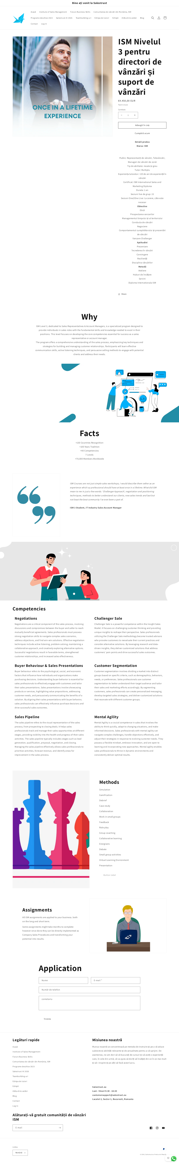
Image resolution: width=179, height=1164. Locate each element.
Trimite (47, 1019)
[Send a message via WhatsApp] (174, 1159)
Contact (16, 1101)
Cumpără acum (142, 133)
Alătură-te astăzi (20, 1091)
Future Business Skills (22, 1056)
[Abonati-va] (60, 1127)
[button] (153, 18)
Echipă (16, 1086)
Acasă (15, 1047)
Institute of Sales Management (26, 1051)
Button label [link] (109, 875)
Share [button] (124, 294)
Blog (15, 1096)
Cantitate (122, 109)
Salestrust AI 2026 (21, 1071)
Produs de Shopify (160, 1154)
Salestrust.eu (149, 1154)
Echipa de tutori (20, 1081)
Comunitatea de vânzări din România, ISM (31, 1061)
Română (19, 1152)
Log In (15, 1106)
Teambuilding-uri (20, 1076)
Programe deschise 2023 (24, 1066)
